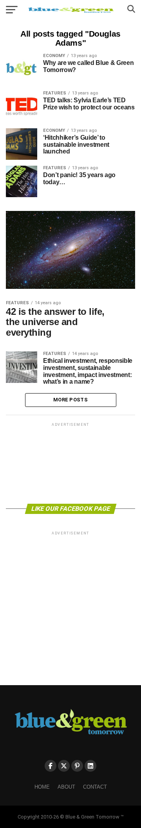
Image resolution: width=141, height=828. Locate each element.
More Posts (70, 400)
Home (42, 787)
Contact (95, 787)
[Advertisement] (70, 462)
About (66, 787)
